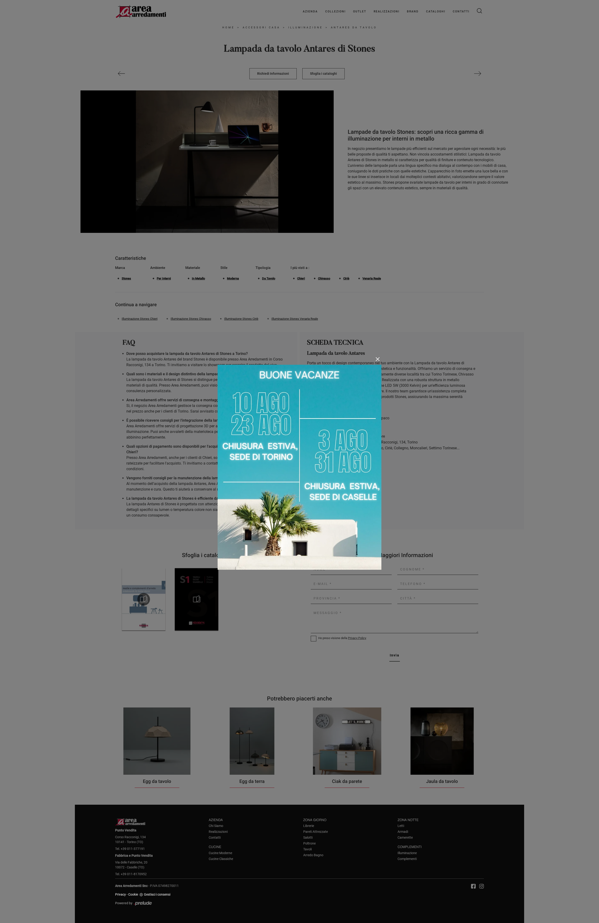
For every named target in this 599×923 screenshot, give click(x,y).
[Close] (377, 359)
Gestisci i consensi (157, 894)
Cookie (133, 894)
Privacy (120, 894)
